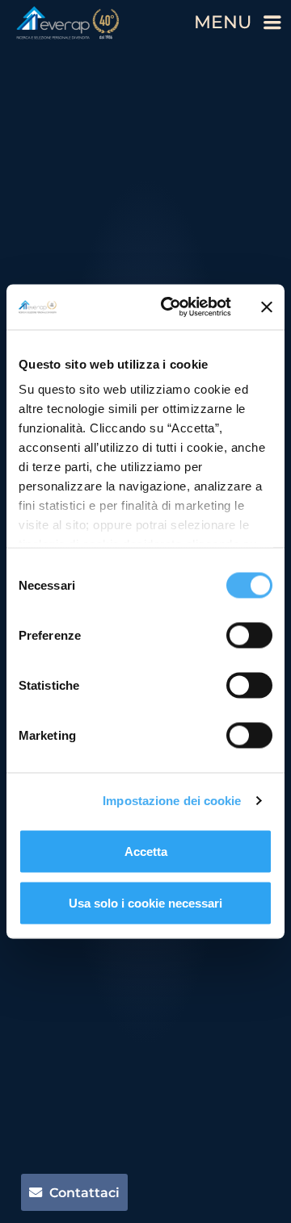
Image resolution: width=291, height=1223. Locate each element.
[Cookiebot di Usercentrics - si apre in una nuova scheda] (170, 307)
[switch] (249, 635)
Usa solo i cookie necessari (145, 902)
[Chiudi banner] (266, 306)
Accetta (145, 851)
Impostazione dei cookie (172, 801)
